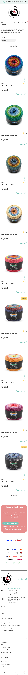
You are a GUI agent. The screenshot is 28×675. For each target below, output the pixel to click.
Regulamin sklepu (5, 647)
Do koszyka (23, 95)
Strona (12, 46)
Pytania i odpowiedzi (6, 645)
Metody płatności (5, 623)
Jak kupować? (4, 642)
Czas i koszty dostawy (6, 628)
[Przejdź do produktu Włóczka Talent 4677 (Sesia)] (14, 412)
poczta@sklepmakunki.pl (15, 588)
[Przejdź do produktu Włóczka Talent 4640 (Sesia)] (14, 65)
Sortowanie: (4, 37)
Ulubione (3, 666)
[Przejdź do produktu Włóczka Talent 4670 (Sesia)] (14, 362)
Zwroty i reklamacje (6, 633)
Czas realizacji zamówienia (7, 630)
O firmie (3, 613)
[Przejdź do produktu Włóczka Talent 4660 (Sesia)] (14, 313)
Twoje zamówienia (5, 661)
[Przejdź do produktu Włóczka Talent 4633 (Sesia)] (14, 461)
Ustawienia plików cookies (7, 650)
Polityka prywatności (6, 652)
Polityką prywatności (18, 529)
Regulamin (18, 526)
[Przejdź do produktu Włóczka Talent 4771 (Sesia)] (14, 214)
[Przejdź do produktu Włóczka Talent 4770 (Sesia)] (14, 115)
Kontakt (3, 611)
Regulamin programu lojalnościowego (10, 625)
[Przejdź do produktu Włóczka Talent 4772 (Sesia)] (14, 164)
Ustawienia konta (5, 664)
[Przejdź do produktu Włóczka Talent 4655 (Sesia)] (14, 263)
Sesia (2, 83)
